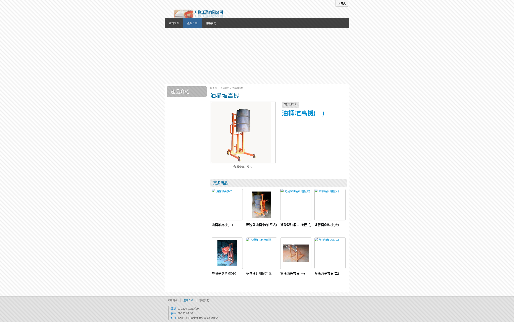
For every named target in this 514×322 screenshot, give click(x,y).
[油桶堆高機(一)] (243, 132)
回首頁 (213, 88)
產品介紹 (224, 88)
